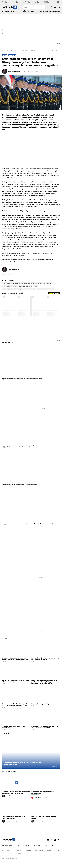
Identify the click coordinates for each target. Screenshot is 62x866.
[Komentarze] (3, 22)
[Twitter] (51, 839)
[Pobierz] (3, 30)
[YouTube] (58, 839)
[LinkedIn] (55, 839)
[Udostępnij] (3, 34)
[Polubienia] (3, 17)
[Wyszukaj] (42, 7)
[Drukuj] (3, 26)
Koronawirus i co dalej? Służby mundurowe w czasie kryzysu (27, 211)
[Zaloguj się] (51, 7)
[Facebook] (48, 839)
